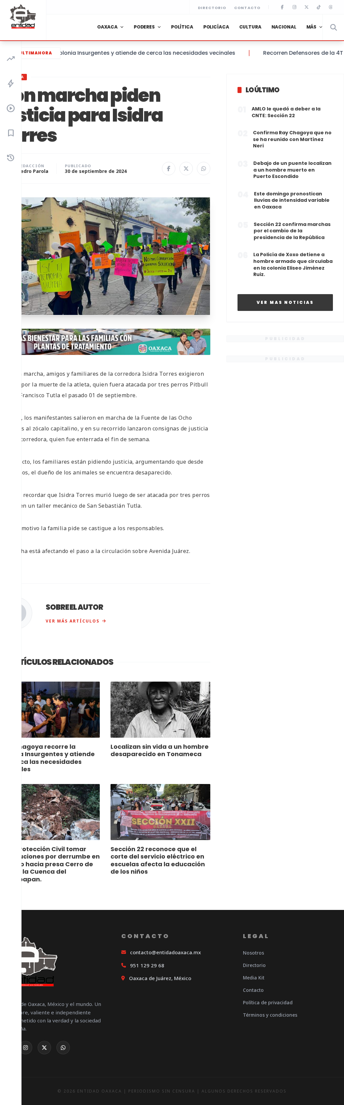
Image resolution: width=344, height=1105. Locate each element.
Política (182, 27)
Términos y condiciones (270, 1015)
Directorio (212, 7)
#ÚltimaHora (33, 53)
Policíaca (216, 27)
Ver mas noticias (285, 302)
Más (311, 27)
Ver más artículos (72, 621)
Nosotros (253, 953)
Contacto (247, 7)
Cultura (250, 27)
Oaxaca (107, 27)
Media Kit (253, 977)
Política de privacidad (268, 1002)
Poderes (144, 27)
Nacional (283, 27)
